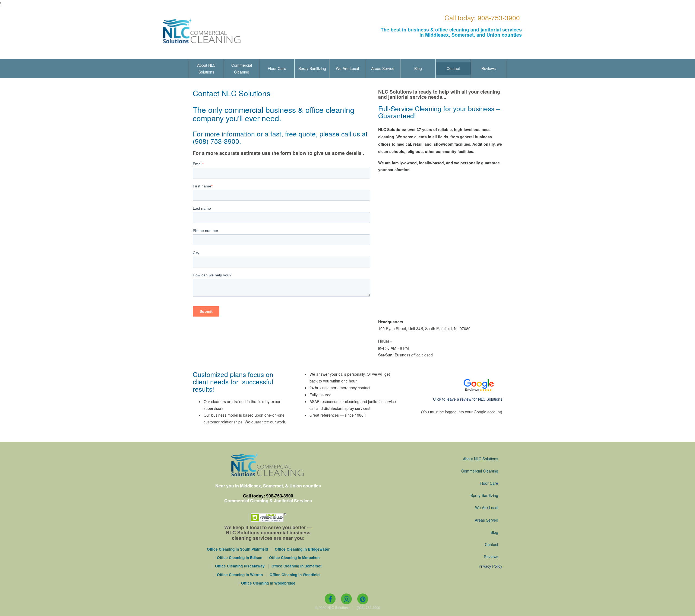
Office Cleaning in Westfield (295, 575)
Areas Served (382, 68)
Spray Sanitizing (312, 68)
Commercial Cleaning (241, 68)
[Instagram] (346, 598)
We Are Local (347, 68)
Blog (418, 68)
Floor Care (277, 68)
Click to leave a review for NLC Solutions (467, 399)
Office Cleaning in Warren (240, 575)
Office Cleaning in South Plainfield (237, 549)
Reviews (488, 68)
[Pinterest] (363, 598)
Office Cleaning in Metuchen (294, 558)
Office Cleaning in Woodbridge (268, 583)
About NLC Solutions (206, 68)
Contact (453, 68)
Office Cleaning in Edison (239, 558)
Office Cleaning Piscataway (240, 566)
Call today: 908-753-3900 (482, 17)
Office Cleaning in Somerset (296, 566)
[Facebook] (330, 598)
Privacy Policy (490, 566)
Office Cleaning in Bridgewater (302, 549)
